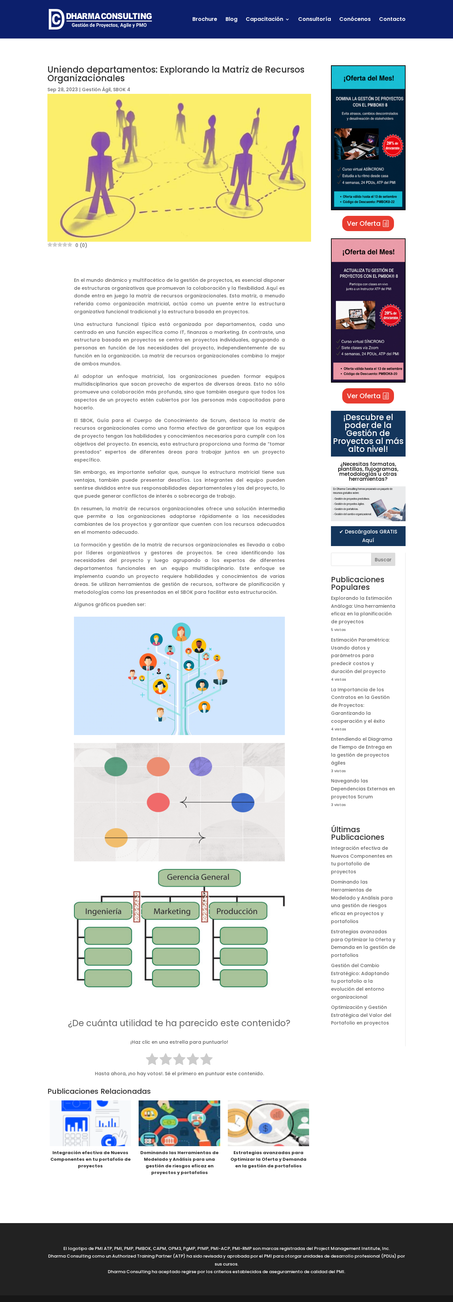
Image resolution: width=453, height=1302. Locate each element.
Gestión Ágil (96, 89)
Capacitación (264, 20)
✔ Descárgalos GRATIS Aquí (368, 536)
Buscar (383, 559)
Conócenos (355, 20)
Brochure (204, 20)
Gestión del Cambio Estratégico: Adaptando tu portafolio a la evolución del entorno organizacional (360, 981)
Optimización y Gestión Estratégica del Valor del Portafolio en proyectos (361, 1015)
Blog (231, 20)
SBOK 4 (121, 89)
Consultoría (314, 20)
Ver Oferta (364, 223)
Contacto (392, 20)
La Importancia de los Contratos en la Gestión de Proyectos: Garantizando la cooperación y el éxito (360, 705)
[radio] (152, 1060)
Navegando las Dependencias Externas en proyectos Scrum (363, 788)
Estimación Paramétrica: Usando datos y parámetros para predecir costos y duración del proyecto (360, 656)
